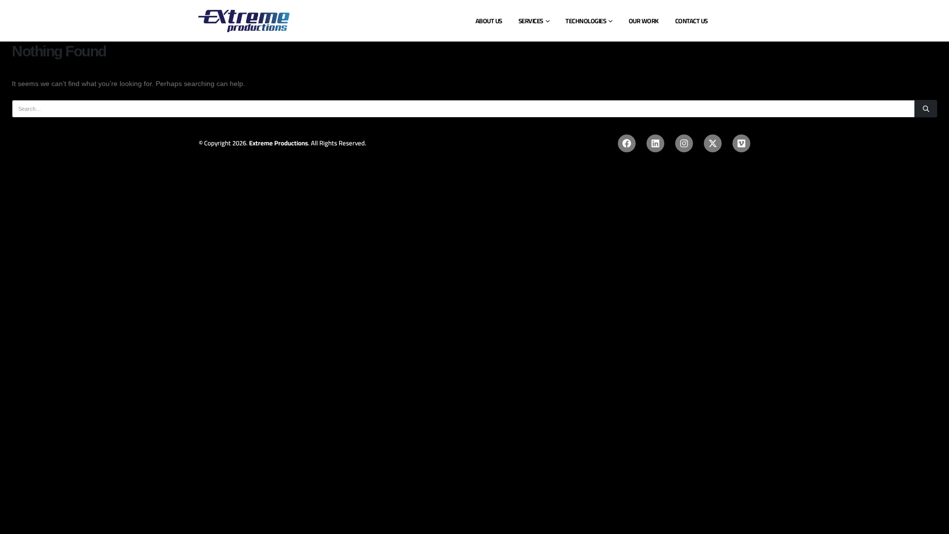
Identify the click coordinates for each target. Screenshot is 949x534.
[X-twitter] (713, 143)
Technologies (585, 21)
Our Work (644, 21)
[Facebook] (627, 143)
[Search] (925, 109)
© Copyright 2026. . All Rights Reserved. (282, 143)
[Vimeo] (741, 143)
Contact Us (691, 21)
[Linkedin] (655, 143)
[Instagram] (684, 143)
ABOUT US (488, 21)
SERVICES (530, 21)
